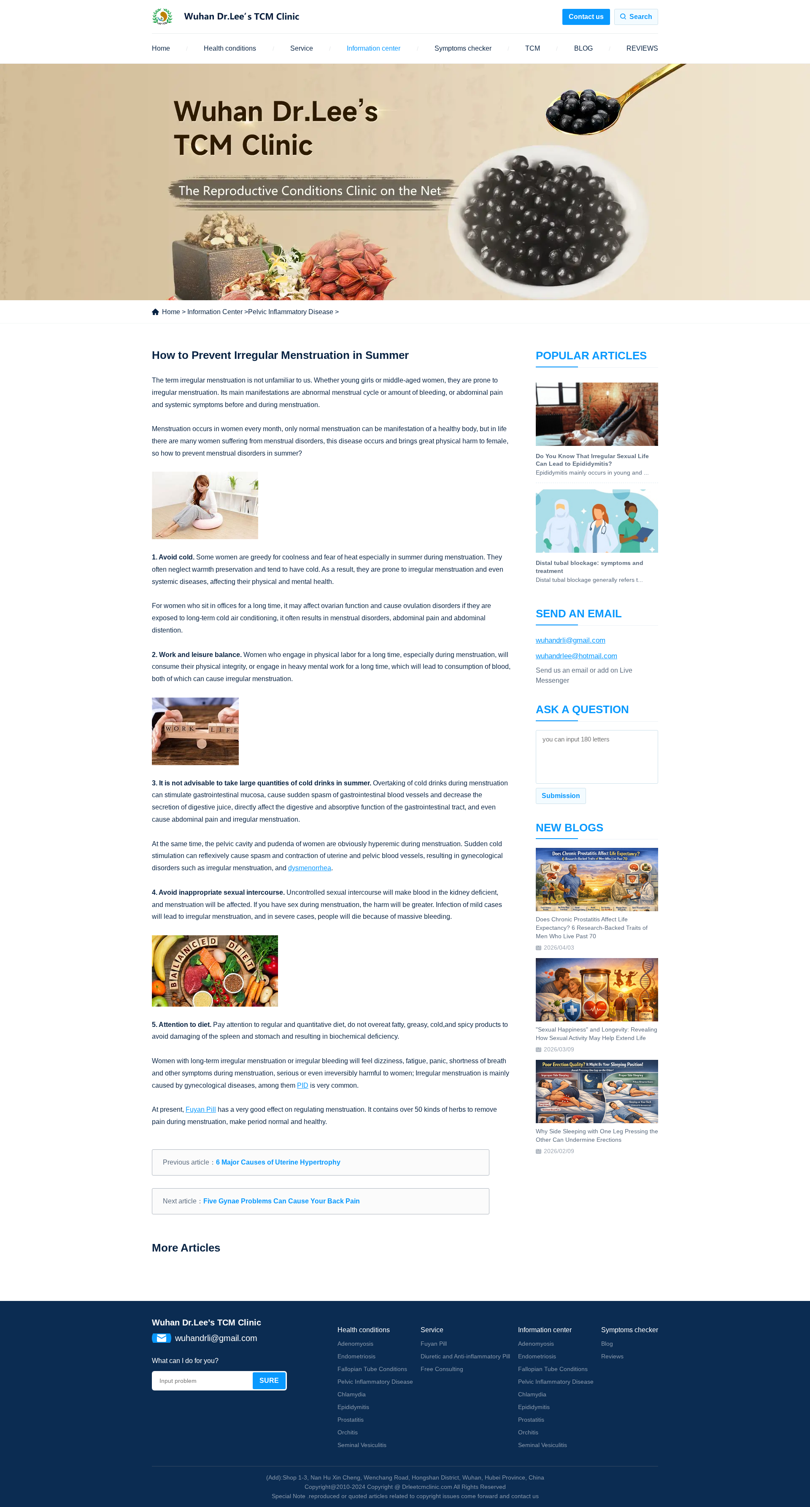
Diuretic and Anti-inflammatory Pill (465, 1356)
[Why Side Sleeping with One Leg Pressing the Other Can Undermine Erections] (597, 1091)
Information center (373, 48)
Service (301, 48)
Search (640, 16)
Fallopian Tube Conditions (372, 1369)
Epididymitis (353, 1407)
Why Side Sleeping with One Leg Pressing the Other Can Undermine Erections (597, 1135)
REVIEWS (642, 48)
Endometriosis (356, 1356)
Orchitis (348, 1432)
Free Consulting (442, 1369)
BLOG (583, 48)
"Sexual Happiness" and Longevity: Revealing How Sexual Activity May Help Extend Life (596, 1033)
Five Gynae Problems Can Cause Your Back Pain (281, 1201)
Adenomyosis (355, 1343)
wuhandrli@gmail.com (570, 640)
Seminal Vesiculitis (362, 1445)
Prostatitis (351, 1419)
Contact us (586, 16)
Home (161, 48)
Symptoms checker (463, 48)
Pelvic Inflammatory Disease (290, 311)
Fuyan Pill (434, 1343)
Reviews (612, 1356)
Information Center (215, 311)
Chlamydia (352, 1394)
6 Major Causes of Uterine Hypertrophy (278, 1162)
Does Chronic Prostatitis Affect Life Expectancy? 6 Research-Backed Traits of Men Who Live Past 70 (592, 927)
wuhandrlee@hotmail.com (576, 656)
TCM (532, 48)
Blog (607, 1343)
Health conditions (230, 48)
